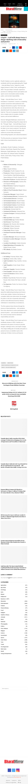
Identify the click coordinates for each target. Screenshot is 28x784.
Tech (2, 642)
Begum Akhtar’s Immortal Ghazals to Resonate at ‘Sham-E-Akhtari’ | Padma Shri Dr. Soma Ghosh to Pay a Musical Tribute (13, 491)
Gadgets (3, 612)
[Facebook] (9, 770)
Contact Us (9, 4)
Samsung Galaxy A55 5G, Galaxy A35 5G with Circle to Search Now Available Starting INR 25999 (14, 394)
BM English (4, 43)
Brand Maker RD (17, 777)
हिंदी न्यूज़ (26, 4)
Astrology (3, 589)
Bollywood (3, 596)
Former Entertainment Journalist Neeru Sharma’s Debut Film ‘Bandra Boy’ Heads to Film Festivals (13, 542)
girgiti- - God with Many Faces (8, 367)
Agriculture (3, 585)
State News (4, 640)
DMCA (13, 4)
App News (3, 587)
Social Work (4, 635)
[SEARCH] (25, 688)
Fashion (3, 605)
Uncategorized (4, 646)
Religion (3, 630)
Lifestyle (3, 617)
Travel (2, 644)
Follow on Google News (20, 4)
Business (3, 599)
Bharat (2, 594)
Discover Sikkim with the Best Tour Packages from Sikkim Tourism (14, 384)
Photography (4, 624)
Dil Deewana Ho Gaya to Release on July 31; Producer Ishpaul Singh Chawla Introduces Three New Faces (13, 516)
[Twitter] (13, 770)
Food (2, 610)
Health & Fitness (5, 615)
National (3, 621)
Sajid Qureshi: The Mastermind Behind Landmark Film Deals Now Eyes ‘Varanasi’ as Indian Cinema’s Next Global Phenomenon (13, 567)
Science (3, 633)
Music (2, 619)
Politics (2, 626)
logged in (9, 577)
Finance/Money (5, 608)
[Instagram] (18, 770)
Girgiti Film (10, 362)
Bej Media (4, 362)
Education (3, 601)
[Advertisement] (14, 67)
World (2, 651)
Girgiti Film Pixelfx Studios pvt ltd (10, 365)
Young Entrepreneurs (6, 653)
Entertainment (4, 35)
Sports (2, 637)
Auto (2, 592)
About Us (5, 4)
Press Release (4, 628)
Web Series (3, 649)
